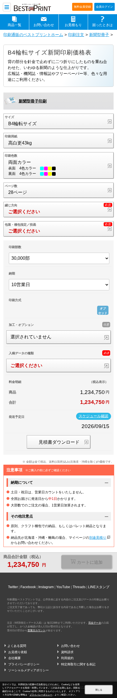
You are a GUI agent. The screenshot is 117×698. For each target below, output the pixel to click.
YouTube (63, 587)
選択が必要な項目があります (86, 562)
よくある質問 (16, 645)
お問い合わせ (44, 25)
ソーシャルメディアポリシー (28, 670)
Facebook (28, 587)
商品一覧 (14, 25)
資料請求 (67, 652)
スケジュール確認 (93, 416)
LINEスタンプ (98, 587)
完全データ (94, 622)
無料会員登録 (82, 6)
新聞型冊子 (99, 34)
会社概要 (14, 658)
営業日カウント (36, 630)
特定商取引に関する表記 (78, 664)
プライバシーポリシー (23, 664)
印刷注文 (76, 34)
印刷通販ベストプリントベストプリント (35, 7)
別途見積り (97, 538)
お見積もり (73, 25)
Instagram (46, 587)
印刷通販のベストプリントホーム (33, 34)
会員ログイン (104, 6)
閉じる (98, 690)
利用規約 (67, 658)
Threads (79, 587)
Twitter (13, 587)
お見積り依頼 (17, 652)
